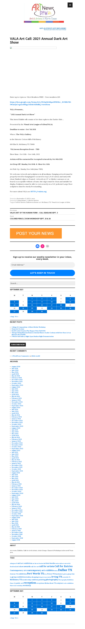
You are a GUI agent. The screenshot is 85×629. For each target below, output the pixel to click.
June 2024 (15, 411)
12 (70, 302)
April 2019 (15, 525)
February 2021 (17, 484)
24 (52, 308)
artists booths (49, 563)
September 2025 (17, 385)
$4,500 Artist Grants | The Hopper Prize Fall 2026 (28, 331)
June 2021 (15, 476)
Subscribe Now (18, 344)
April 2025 (15, 394)
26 (70, 308)
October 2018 (16, 536)
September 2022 (17, 449)
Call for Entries (20, 202)
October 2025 (16, 383)
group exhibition (19, 577)
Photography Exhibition (65, 580)
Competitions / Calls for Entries (27, 200)
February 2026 (17, 378)
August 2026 (16, 366)
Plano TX (13, 583)
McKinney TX (46, 202)
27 (14, 311)
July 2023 (15, 430)
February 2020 (17, 506)
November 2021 (17, 467)
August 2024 (16, 407)
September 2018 (17, 538)
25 (61, 308)
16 (42, 305)
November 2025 (17, 381)
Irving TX (56, 576)
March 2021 (16, 482)
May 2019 (15, 523)
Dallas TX (65, 570)
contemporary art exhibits (40, 570)
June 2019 (15, 521)
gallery (65, 574)
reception (30, 582)
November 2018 (17, 534)
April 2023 (15, 435)
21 (23, 308)
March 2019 (16, 527)
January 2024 (16, 419)
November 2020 (17, 490)
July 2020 (15, 497)
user (33, 198)
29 (32, 311)
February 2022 (17, 462)
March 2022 (16, 460)
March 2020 (16, 504)
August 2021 (16, 473)
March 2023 (16, 437)
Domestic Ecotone (18, 329)
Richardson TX (50, 583)
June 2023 (15, 432)
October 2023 (16, 424)
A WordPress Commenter (20, 356)
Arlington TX (14, 563)
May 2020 (15, 501)
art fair (34, 563)
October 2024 (16, 404)
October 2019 (16, 514)
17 (51, 305)
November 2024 (17, 402)
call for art (35, 566)
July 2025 (15, 389)
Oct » (16, 316)
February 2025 (17, 398)
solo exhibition (68, 583)
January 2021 (16, 486)
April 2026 (15, 374)
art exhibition (26, 563)
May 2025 (15, 393)
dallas (56, 570)
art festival (40, 563)
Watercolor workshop (16, 585)
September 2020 (17, 493)
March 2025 (16, 396)
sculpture (60, 583)
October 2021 (16, 469)
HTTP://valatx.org (38, 191)
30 (42, 311)
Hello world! (36, 356)
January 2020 (16, 508)
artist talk (59, 563)
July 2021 (15, 475)
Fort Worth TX (35, 573)
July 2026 (15, 368)
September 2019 (17, 516)
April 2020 (15, 503)
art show (19, 566)
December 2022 (17, 443)
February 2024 (17, 417)
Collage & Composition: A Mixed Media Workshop (29, 327)
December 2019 (17, 510)
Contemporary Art (18, 570)
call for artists (46, 566)
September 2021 (17, 471)
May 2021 (15, 478)
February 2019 (17, 529)
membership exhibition (30, 580)
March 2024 (16, 415)
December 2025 (17, 380)
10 (52, 302)
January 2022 (16, 463)
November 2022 (17, 445)
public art (19, 583)
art (19, 563)
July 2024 (15, 409)
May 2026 (15, 372)
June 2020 (15, 499)
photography (52, 579)
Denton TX (14, 574)
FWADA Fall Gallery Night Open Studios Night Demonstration (33, 336)
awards (27, 566)
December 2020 (17, 488)
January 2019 (16, 531)
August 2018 (16, 540)
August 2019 (16, 517)
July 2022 (15, 452)
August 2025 (16, 387)
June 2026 (15, 370)
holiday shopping (32, 577)
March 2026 (16, 376)
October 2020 (16, 491)
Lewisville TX (66, 577)
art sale (64, 563)
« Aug (12, 316)
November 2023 (17, 422)
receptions (40, 583)
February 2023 (17, 439)
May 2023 (15, 434)
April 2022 (15, 458)
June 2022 (15, 454)
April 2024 (15, 413)
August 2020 (16, 495)
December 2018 (17, 532)
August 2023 (16, 428)
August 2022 (16, 450)
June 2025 (15, 391)
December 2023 (17, 421)
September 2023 (17, 426)
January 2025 (16, 400)
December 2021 (17, 465)
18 (61, 305)
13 (14, 305)
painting (41, 580)
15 (32, 305)
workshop (27, 585)
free (45, 574)
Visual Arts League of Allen (61, 202)
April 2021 (15, 480)
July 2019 (15, 519)
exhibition (22, 574)
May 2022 (15, 456)
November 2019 (17, 512)
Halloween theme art (33, 202)
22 (32, 308)
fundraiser (59, 574)
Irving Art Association (44, 577)
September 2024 (17, 406)
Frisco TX (51, 574)
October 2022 (16, 447)
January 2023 (16, 441)
